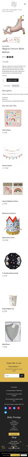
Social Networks (14, 429)
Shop (7, 9)
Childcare (14, 421)
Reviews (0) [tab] (15, 85)
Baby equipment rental (14, 448)
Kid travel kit (14, 446)
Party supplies (13, 9)
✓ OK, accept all (15, 455)
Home (3, 9)
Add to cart (12, 80)
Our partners (14, 424)
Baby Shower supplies (14, 443)
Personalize (23, 455)
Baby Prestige (14, 417)
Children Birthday (14, 422)
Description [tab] (7, 85)
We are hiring (14, 434)
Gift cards (14, 444)
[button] (23, 15)
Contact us (14, 428)
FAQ (14, 426)
